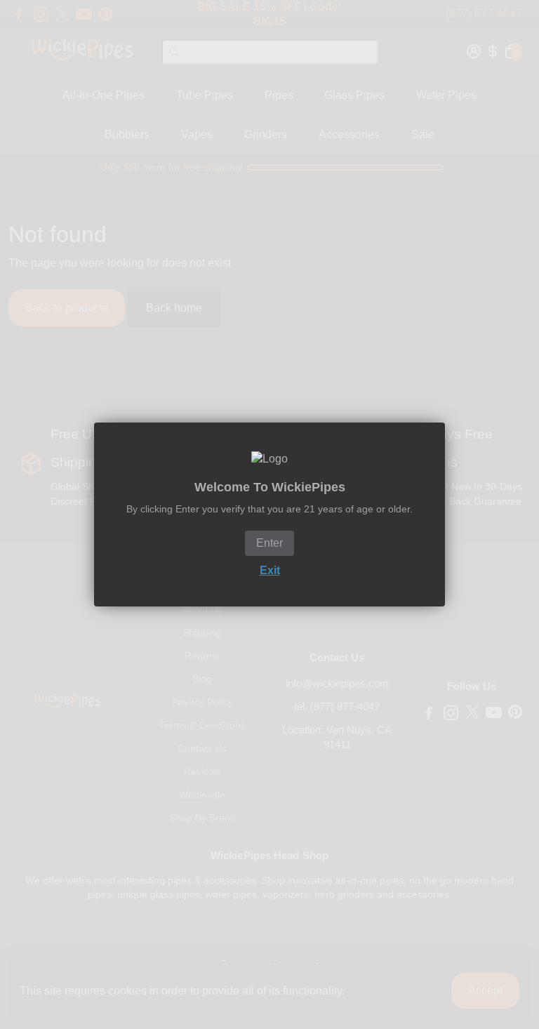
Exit (270, 570)
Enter (269, 543)
